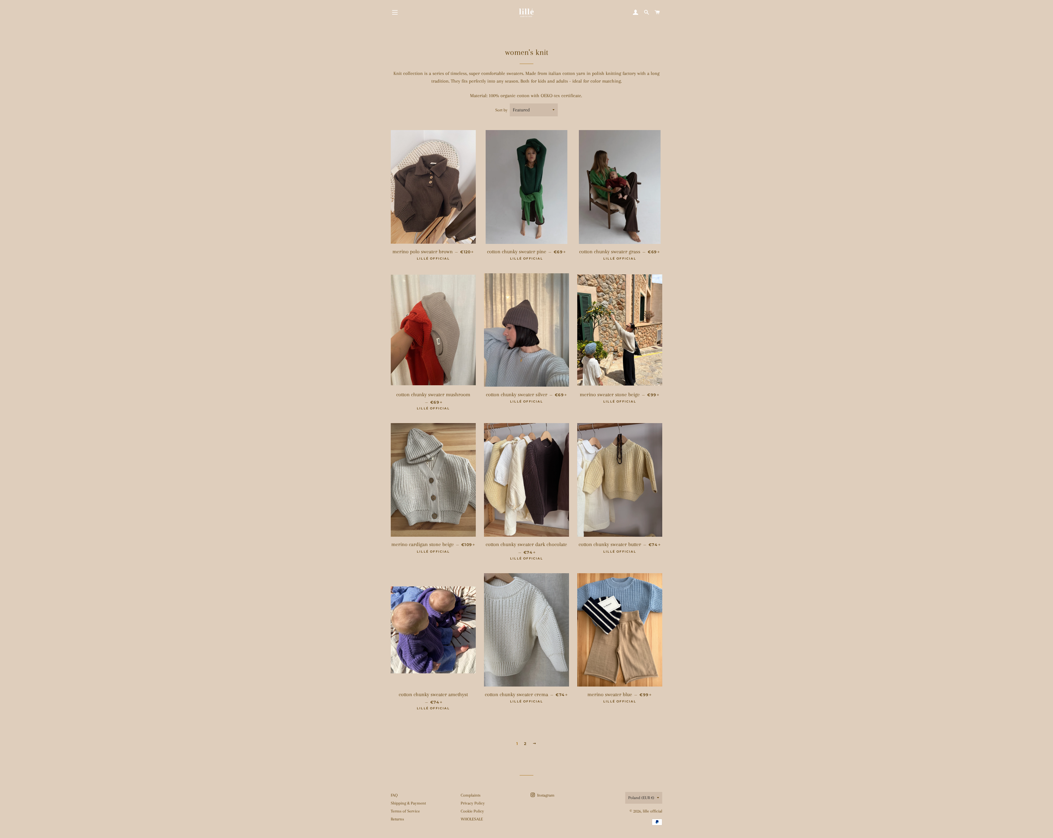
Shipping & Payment (408, 803)
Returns (397, 819)
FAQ (394, 795)
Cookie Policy (472, 811)
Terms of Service (405, 811)
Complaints (470, 795)
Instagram (545, 795)
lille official (652, 811)
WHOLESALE (472, 819)
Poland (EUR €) (641, 797)
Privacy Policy (473, 803)
